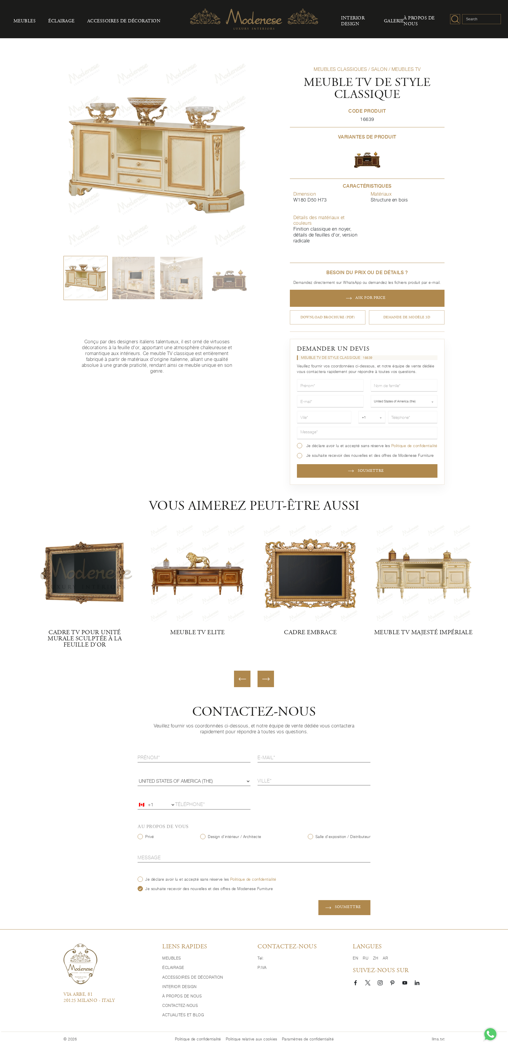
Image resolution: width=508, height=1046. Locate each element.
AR (385, 958)
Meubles (25, 21)
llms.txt (438, 1039)
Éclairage (61, 21)
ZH (375, 958)
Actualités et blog (183, 1014)
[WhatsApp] (490, 1034)
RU (365, 958)
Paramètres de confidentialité (308, 1039)
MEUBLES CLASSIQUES (340, 69)
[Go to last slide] (242, 679)
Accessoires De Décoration (124, 21)
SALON (379, 69)
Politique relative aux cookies (251, 1039)
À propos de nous (419, 21)
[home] (80, 964)
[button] (85, 278)
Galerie (394, 21)
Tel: (261, 958)
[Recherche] (455, 19)
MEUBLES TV (406, 69)
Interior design (353, 21)
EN (355, 958)
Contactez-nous (180, 1005)
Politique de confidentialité (414, 446)
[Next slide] (266, 679)
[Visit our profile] (355, 982)
